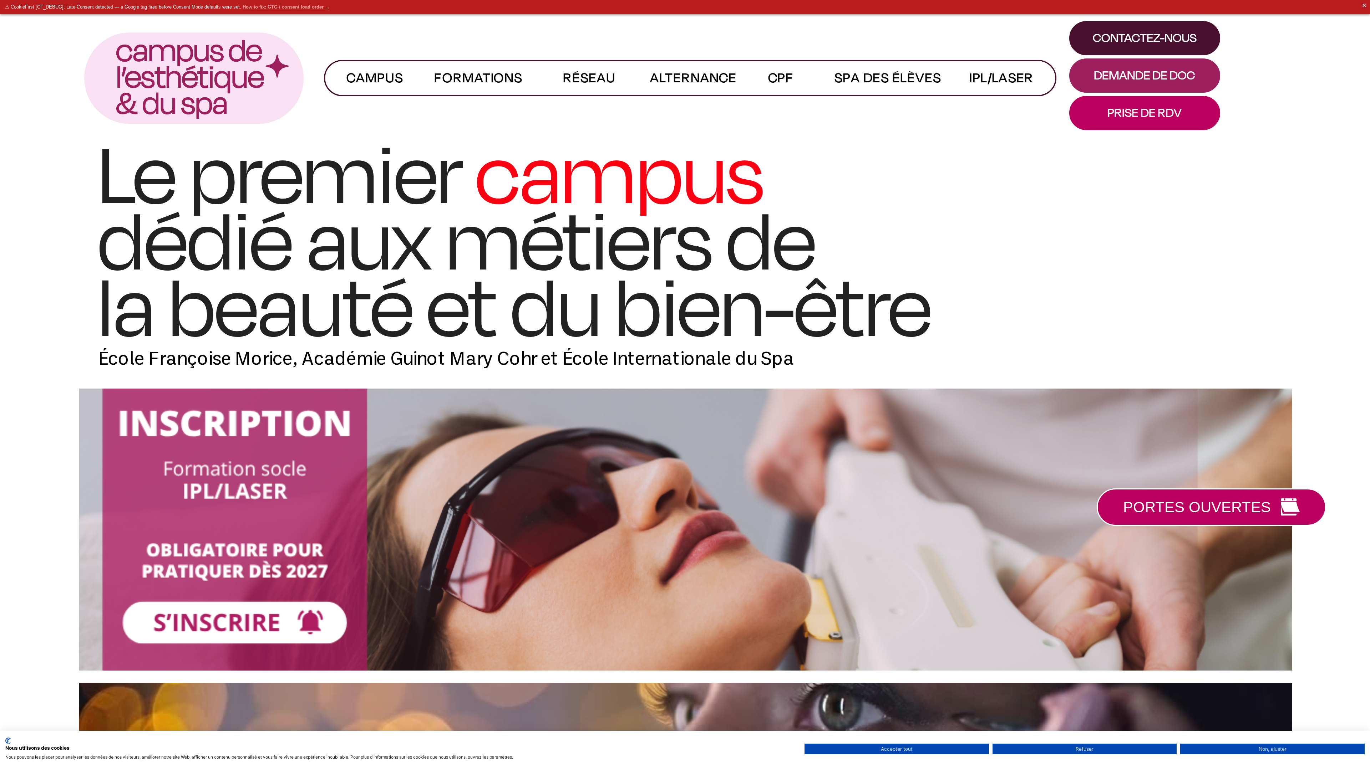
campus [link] (374, 77)
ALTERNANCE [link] (693, 77)
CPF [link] (780, 77)
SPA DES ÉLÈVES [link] (887, 77)
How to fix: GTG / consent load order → (286, 7)
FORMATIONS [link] (478, 77)
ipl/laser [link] (1001, 77)
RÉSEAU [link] (589, 77)
